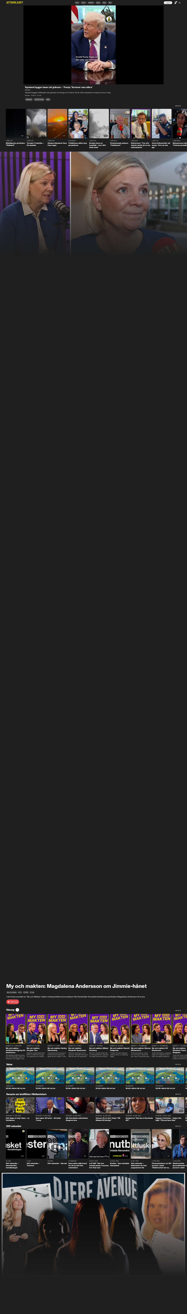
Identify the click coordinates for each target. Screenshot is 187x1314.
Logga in (168, 3)
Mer (110, 3)
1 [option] (17, 1010)
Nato (48, 99)
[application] (93, 44)
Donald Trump (39, 99)
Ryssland (29, 99)
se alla (178, 106)
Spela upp (14, 1002)
